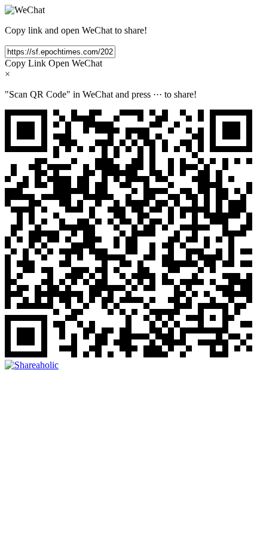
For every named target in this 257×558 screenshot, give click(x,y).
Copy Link (25, 63)
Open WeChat (75, 63)
